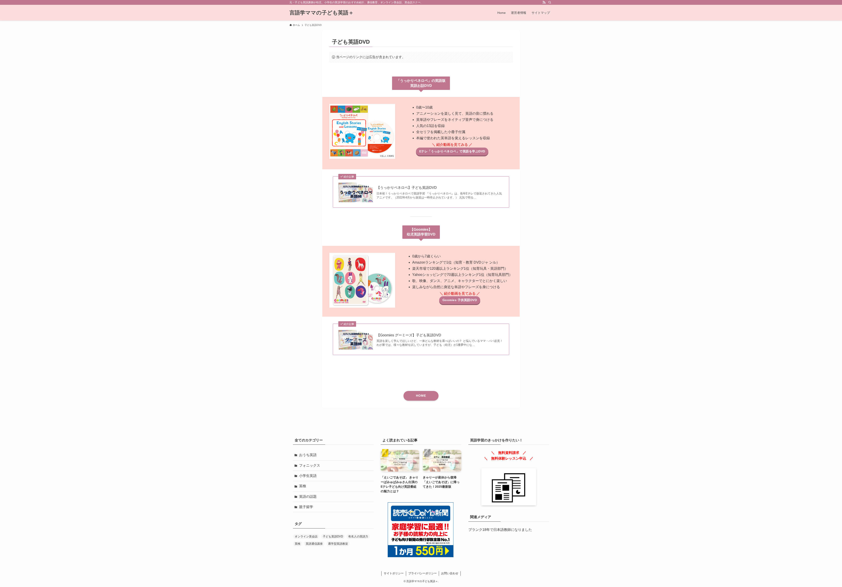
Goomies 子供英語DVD (459, 300)
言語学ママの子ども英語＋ (321, 12)
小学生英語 (308, 476)
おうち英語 (308, 455)
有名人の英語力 (358, 536)
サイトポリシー (394, 573)
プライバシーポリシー (422, 573)
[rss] (544, 2)
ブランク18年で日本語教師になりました (500, 530)
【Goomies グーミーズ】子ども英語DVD (408, 335)
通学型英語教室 (338, 543)
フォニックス (309, 465)
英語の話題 (308, 496)
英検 (302, 486)
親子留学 (306, 507)
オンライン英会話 (306, 536)
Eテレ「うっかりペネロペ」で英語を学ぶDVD (452, 151)
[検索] (550, 2)
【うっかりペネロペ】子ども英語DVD (406, 187)
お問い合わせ (449, 573)
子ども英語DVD (333, 536)
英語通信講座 (314, 543)
